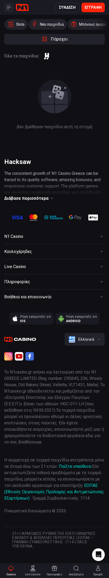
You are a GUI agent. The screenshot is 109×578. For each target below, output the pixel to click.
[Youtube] (19, 356)
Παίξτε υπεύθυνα (75, 466)
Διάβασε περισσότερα (26, 198)
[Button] (9, 7)
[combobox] (85, 339)
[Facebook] (29, 356)
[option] (16, 24)
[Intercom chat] (98, 554)
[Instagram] (8, 356)
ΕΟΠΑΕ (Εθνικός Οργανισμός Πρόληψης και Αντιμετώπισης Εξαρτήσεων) (54, 492)
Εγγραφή (93, 7)
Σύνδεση (67, 7)
